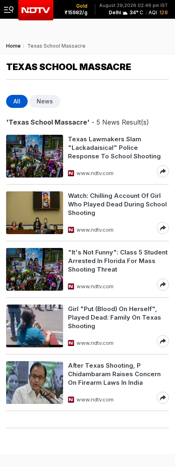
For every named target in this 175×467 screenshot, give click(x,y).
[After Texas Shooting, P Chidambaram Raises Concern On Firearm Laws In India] (34, 382)
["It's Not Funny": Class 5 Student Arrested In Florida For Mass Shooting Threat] (34, 269)
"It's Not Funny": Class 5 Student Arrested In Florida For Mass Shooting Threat (118, 260)
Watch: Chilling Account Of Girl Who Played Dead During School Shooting (117, 204)
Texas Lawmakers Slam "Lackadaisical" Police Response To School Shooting (114, 147)
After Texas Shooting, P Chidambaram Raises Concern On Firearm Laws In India (114, 374)
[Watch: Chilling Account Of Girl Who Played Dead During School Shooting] (34, 212)
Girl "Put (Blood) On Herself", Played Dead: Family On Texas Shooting (114, 317)
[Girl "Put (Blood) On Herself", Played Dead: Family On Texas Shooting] (34, 326)
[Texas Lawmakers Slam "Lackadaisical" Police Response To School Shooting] (34, 156)
